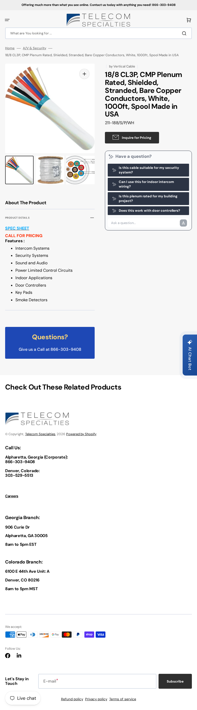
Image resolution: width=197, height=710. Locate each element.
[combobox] (98, 33)
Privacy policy (96, 699)
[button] (7, 20)
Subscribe (175, 681)
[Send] (183, 223)
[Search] (185, 33)
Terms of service (122, 699)
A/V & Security (34, 48)
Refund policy (72, 699)
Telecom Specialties (40, 434)
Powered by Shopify (81, 434)
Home (10, 48)
